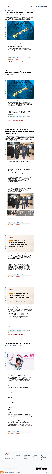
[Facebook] (7, 469)
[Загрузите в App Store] (38, 469)
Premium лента (18, 455)
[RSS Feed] (16, 469)
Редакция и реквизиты (27, 455)
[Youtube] (11, 469)
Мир (9, 326)
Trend (22, 253)
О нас (24, 454)
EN (43, 472)
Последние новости (18, 454)
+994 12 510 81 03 (7, 462)
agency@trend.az (7, 463)
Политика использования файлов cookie (44, 460)
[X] (9, 469)
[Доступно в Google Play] (44, 469)
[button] (5, 22)
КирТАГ (16, 311)
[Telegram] (12, 469)
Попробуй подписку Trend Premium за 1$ (16, 61)
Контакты (25, 456)
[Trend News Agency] (7, 454)
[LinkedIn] (14, 469)
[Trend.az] (8, 6)
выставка (10, 218)
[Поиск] (29, 6)
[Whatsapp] (5, 469)
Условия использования (44, 454)
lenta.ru (13, 427)
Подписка (33, 454)
